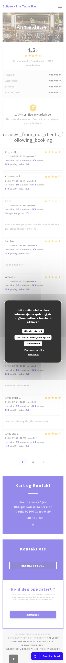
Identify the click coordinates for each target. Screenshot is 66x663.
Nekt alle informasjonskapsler (33, 337)
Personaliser (33, 343)
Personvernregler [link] (34, 349)
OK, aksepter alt (33, 331)
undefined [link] (33, 354)
